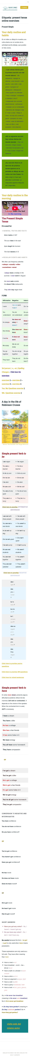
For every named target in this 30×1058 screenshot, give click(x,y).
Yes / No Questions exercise (13, 388)
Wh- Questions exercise (11, 393)
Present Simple (8, 26)
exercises (5, 380)
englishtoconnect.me (9, 1053)
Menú (25, 7)
